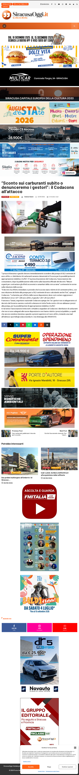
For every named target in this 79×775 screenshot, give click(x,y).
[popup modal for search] (74, 26)
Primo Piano (14, 197)
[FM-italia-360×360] (39, 501)
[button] (75, 748)
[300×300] (39, 594)
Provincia (57, 465)
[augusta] (39, 113)
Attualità (5, 197)
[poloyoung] (39, 357)
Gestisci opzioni (67, 767)
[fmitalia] (39, 150)
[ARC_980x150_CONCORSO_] (39, 38)
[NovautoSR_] (39, 665)
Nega (49, 767)
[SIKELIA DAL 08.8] (39, 167)
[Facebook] (51, 4)
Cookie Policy (41, 771)
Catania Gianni (28, 197)
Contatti (5, 6)
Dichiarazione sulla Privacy (52, 771)
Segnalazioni (6, 4)
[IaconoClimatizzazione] (39, 261)
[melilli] (39, 547)
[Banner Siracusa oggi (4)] (39, 133)
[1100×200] (39, 94)
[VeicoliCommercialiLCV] (39, 77)
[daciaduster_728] (39, 244)
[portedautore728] (39, 377)
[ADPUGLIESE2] (39, 418)
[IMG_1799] (39, 339)
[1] (39, 727)
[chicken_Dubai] (39, 56)
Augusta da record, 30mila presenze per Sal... (59, 471)
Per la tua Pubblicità (21, 4)
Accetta (31, 767)
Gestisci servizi (27, 761)
